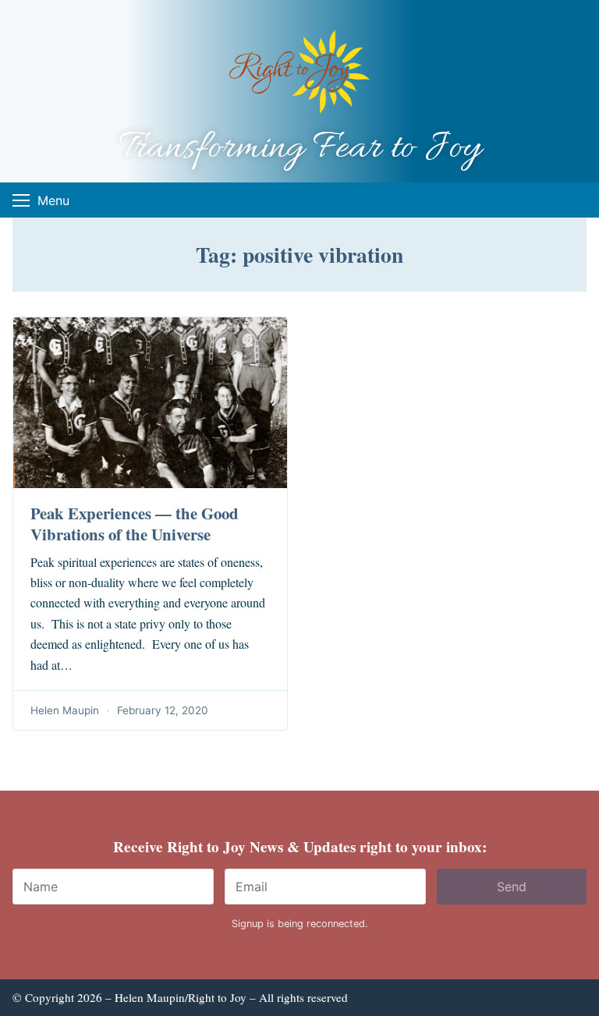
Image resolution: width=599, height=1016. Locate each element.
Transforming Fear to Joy (300, 148)
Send (511, 886)
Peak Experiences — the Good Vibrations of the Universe (134, 523)
